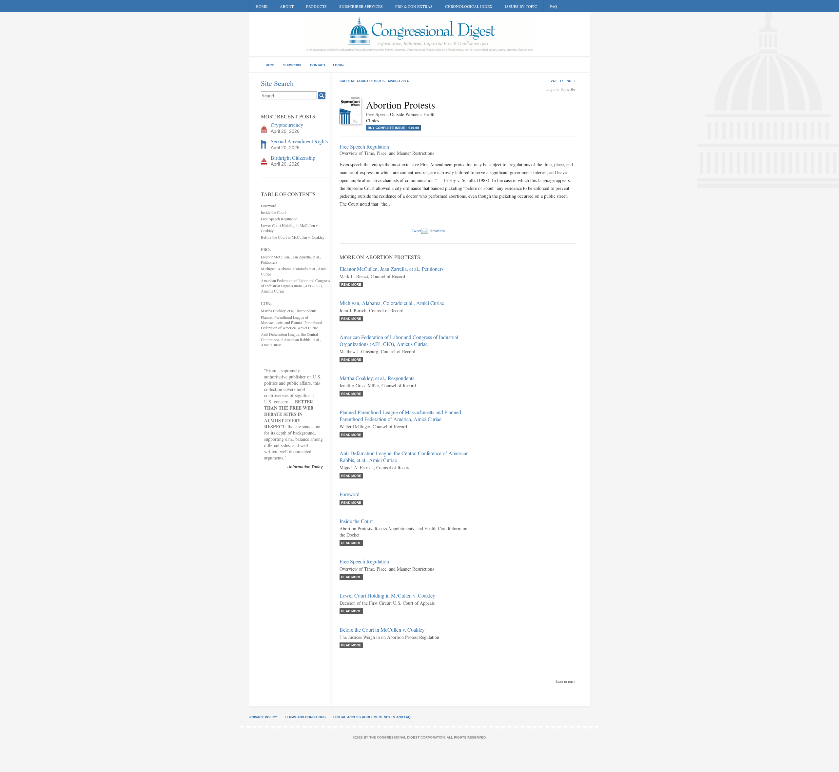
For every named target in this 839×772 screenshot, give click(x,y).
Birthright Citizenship (293, 157)
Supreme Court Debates (362, 81)
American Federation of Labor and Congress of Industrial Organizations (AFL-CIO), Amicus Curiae (295, 286)
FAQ (553, 6)
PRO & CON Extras (414, 6)
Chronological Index (469, 6)
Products (316, 6)
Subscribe (292, 65)
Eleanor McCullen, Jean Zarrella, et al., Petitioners (391, 268)
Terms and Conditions (305, 717)
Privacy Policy (263, 717)
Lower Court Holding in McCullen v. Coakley (387, 595)
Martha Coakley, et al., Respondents (289, 310)
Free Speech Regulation (279, 218)
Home (261, 6)
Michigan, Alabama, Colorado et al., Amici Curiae (392, 302)
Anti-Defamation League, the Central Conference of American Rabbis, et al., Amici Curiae (291, 339)
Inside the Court (273, 212)
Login (338, 65)
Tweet (416, 230)
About (287, 6)
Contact (317, 65)
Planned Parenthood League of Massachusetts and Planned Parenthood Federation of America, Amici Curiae (291, 322)
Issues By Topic (521, 6)
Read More (351, 284)
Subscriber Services (361, 6)
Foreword (268, 205)
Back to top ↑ (566, 681)
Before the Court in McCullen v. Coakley (292, 237)
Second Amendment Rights (299, 141)
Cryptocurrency (287, 124)
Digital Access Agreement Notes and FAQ (372, 717)
